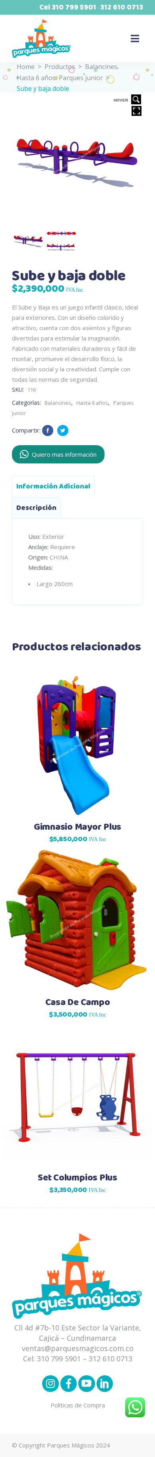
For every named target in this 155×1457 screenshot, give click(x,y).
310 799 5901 (74, 7)
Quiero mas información (64, 454)
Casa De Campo (77, 1002)
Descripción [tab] (36, 507)
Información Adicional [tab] (53, 486)
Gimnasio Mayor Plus (77, 827)
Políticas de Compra (77, 1405)
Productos (60, 66)
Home (26, 66)
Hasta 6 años (36, 77)
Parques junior (81, 77)
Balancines (101, 66)
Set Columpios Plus (77, 1178)
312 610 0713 (121, 7)
